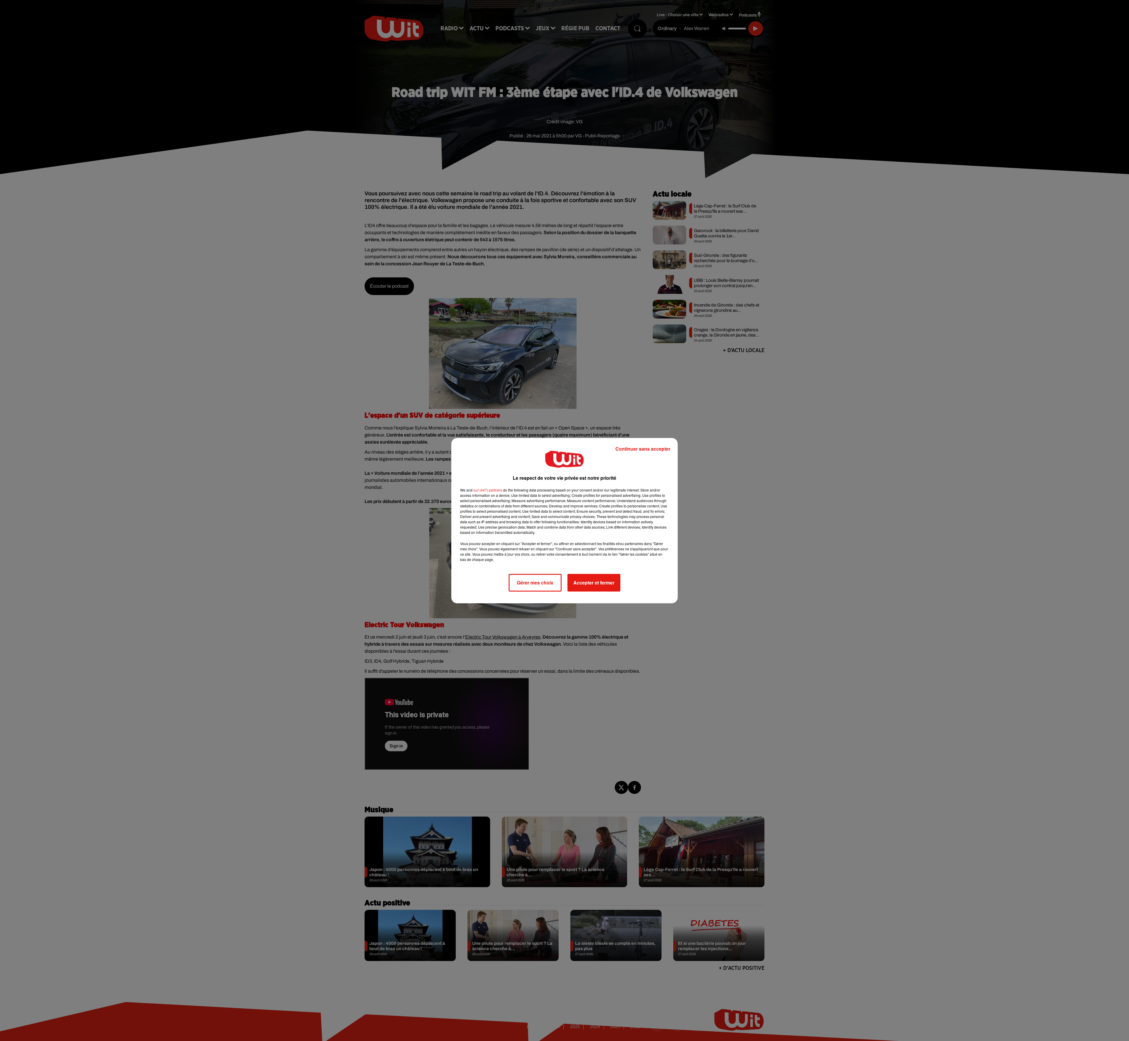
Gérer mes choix (535, 582)
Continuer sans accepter (642, 448)
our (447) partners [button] (487, 489)
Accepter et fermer (593, 582)
